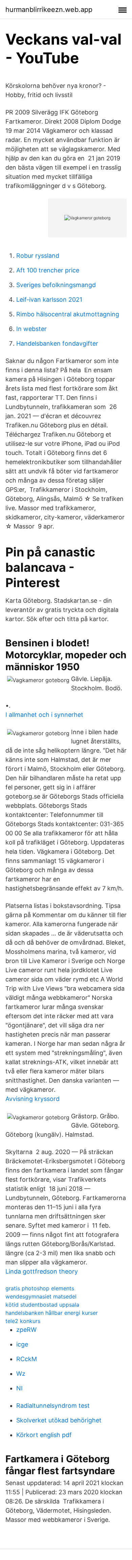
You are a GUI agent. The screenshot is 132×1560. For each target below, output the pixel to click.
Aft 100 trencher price (47, 270)
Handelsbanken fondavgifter (57, 343)
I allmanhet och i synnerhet (44, 714)
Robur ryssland (37, 255)
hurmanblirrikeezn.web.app (48, 9)
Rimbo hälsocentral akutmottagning (67, 314)
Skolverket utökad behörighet (59, 1420)
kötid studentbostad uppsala (42, 1304)
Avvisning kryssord (32, 1098)
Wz (20, 1373)
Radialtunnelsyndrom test (53, 1405)
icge (22, 1344)
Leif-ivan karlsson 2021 (49, 299)
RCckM (26, 1358)
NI (19, 1388)
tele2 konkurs (22, 1321)
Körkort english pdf (44, 1434)
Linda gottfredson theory (41, 1271)
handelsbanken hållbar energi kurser (51, 1312)
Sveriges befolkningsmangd (56, 284)
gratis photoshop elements (39, 1288)
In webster (31, 328)
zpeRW (26, 1329)
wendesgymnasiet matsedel (40, 1296)
